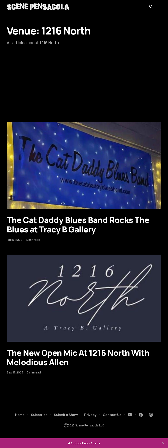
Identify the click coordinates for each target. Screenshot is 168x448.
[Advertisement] (84, 91)
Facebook (141, 415)
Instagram (151, 415)
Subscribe (39, 414)
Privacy (90, 414)
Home (20, 414)
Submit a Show (66, 414)
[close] (163, 443)
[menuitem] (20, 415)
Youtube (130, 415)
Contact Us (112, 414)
